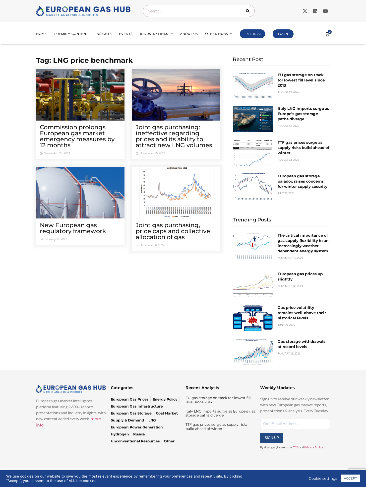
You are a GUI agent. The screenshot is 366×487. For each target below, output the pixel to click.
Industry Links (154, 34)
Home (41, 34)
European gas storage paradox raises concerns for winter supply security (302, 181)
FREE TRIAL (252, 34)
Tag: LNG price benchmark (84, 60)
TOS (296, 447)
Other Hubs (216, 34)
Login (283, 34)
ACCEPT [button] (350, 478)
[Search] (248, 11)
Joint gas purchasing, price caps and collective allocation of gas (173, 231)
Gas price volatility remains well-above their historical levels (302, 312)
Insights (104, 34)
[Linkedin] (315, 10)
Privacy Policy (313, 447)
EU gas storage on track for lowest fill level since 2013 (301, 80)
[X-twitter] (305, 10)
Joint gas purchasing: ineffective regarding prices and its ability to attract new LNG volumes (174, 136)
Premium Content (71, 34)
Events (125, 34)
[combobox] (199, 11)
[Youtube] (325, 10)
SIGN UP (272, 438)
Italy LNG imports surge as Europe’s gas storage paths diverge (303, 113)
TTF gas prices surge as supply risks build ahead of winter (303, 147)
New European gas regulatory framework (73, 228)
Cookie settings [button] (323, 478)
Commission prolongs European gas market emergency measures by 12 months (77, 136)
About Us (189, 34)
